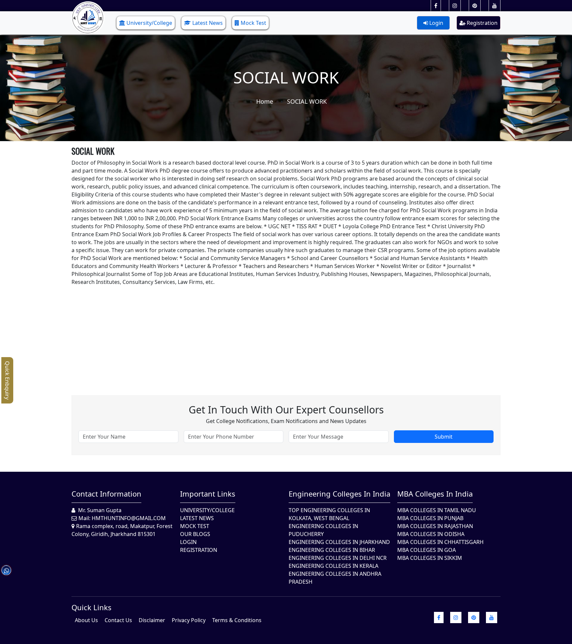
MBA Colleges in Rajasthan (435, 526)
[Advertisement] (270, 332)
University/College (149, 23)
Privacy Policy (189, 620)
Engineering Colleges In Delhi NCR (338, 558)
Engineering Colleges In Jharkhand (339, 542)
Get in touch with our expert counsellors (286, 409)
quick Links (92, 607)
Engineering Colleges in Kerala (333, 565)
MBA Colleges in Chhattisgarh (440, 542)
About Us (86, 620)
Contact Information (106, 494)
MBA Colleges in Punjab (430, 518)
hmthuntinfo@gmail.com (129, 518)
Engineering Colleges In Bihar (332, 550)
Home (264, 101)
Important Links (207, 494)
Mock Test (253, 23)
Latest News (207, 23)
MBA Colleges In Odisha (430, 534)
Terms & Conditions (237, 620)
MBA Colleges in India (435, 494)
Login (435, 23)
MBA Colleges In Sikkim (429, 558)
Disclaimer (152, 620)
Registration (481, 23)
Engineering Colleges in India (339, 494)
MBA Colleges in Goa (426, 550)
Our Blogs (195, 534)
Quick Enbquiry (7, 380)
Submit (444, 436)
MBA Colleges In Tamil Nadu (436, 510)
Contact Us (118, 620)
